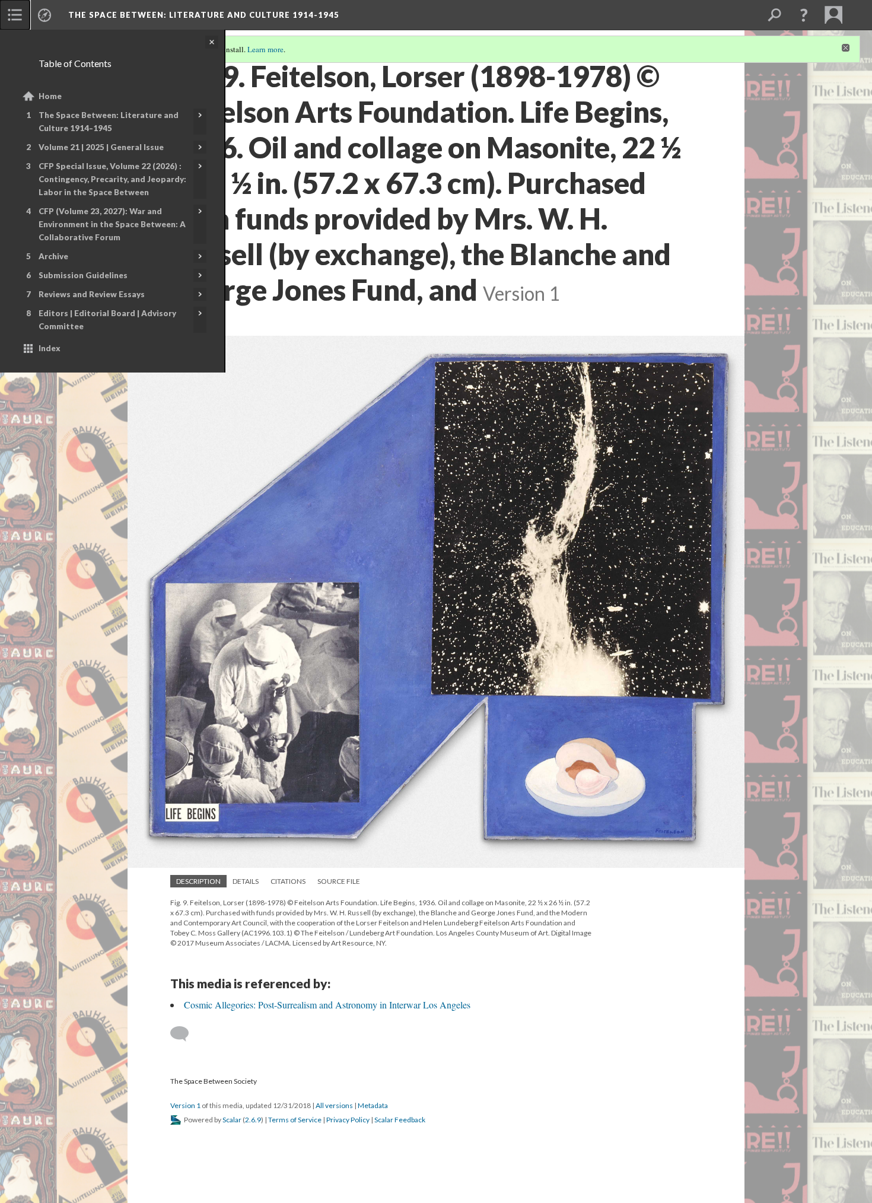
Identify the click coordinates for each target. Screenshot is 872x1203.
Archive (53, 256)
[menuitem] (15, 15)
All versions (334, 1105)
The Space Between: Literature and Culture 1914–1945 (109, 121)
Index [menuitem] (50, 348)
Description (198, 881)
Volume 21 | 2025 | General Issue (101, 147)
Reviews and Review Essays (92, 294)
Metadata (373, 1105)
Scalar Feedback (399, 1119)
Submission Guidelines (83, 275)
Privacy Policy (348, 1119)
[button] (804, 15)
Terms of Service (295, 1119)
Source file (338, 881)
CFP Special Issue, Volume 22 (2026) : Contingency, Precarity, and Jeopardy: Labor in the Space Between (112, 179)
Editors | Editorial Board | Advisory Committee (107, 319)
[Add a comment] (184, 1034)
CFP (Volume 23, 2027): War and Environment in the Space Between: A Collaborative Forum (112, 224)
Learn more (265, 49)
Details (246, 881)
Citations (287, 881)
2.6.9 (253, 1119)
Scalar (231, 1119)
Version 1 (185, 1105)
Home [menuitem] (50, 96)
